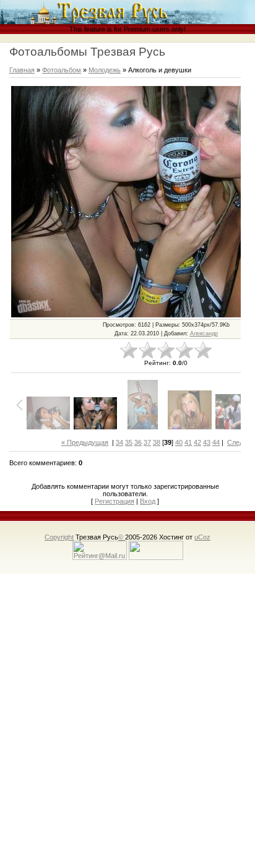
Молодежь (105, 70)
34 (119, 442)
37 (147, 442)
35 (128, 442)
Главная (22, 70)
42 (197, 442)
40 (179, 442)
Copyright (59, 537)
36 (138, 442)
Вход (147, 501)
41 (188, 442)
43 (206, 442)
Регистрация (114, 501)
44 (216, 442)
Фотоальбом (61, 70)
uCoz (202, 537)
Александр (204, 333)
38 (156, 442)
